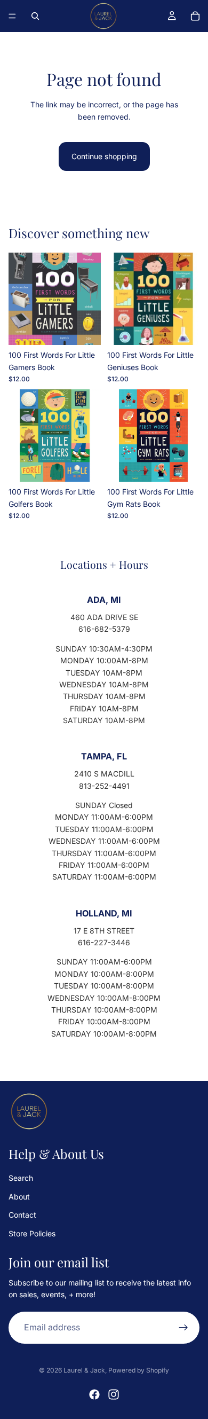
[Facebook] (94, 1394)
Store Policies (32, 1232)
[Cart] (195, 16)
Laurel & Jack (84, 1370)
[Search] (35, 16)
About (19, 1196)
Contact (22, 1214)
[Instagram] (113, 1394)
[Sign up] (183, 1327)
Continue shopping (104, 156)
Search (21, 1177)
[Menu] (12, 16)
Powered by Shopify (138, 1370)
